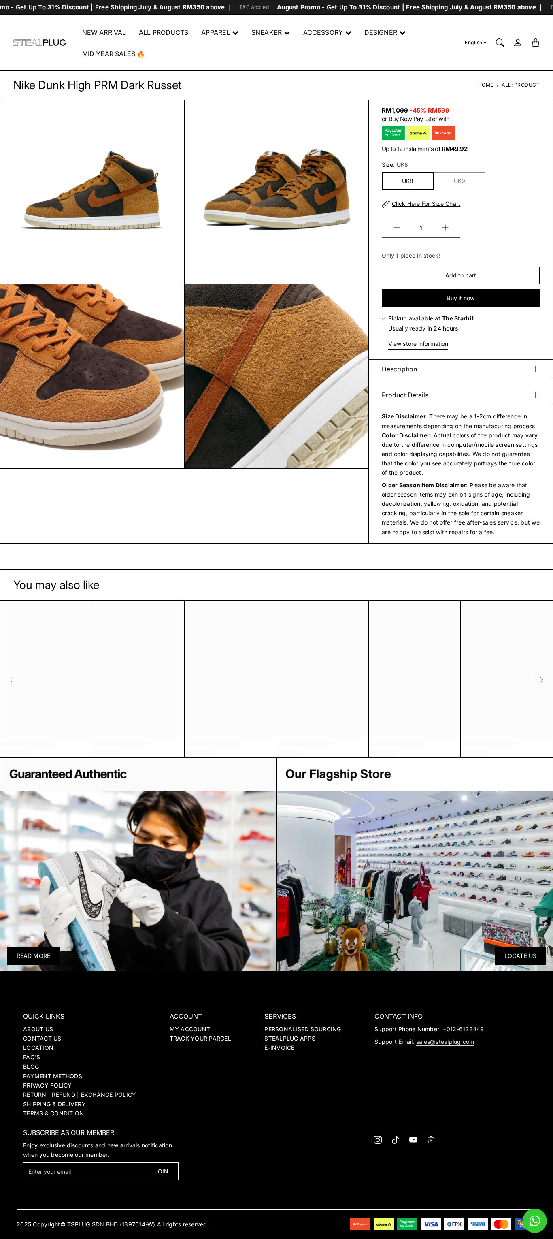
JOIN (161, 1171)
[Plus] (445, 227)
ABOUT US (38, 1029)
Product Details (405, 395)
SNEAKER (266, 32)
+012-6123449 (463, 1029)
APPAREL (215, 32)
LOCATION (38, 1047)
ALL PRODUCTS (163, 32)
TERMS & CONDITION (53, 1113)
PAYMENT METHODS (52, 1076)
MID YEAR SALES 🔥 (113, 54)
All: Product (521, 85)
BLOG (31, 1066)
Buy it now (460, 297)
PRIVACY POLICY (47, 1085)
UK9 (459, 180)
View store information (418, 343)
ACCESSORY (323, 32)
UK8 (407, 180)
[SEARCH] (500, 42)
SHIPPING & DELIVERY (54, 1103)
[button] (378, 1140)
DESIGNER (380, 32)
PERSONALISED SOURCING (302, 1029)
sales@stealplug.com (445, 1041)
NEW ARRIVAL (104, 32)
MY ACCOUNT (190, 1029)
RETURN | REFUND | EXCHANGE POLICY (79, 1094)
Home (485, 85)
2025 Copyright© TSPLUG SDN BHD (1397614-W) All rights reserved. (113, 1224)
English (474, 42)
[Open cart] (535, 42)
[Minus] (396, 227)
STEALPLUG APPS (289, 1038)
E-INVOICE (279, 1047)
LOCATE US (520, 955)
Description (399, 369)
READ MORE (33, 955)
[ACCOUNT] (518, 42)
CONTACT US (42, 1038)
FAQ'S (31, 1056)
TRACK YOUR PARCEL (200, 1038)
